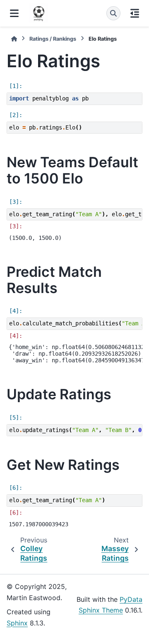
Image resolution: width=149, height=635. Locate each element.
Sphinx (17, 623)
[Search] (113, 13)
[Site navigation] (14, 13)
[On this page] (134, 13)
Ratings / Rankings (52, 39)
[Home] (14, 38)
